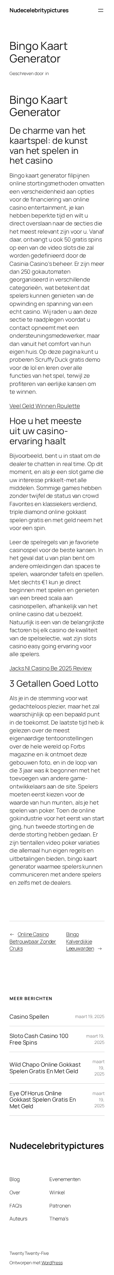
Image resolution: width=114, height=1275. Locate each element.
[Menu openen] (100, 10)
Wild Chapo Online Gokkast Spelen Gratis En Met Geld (45, 1067)
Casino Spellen (29, 1016)
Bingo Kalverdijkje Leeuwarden (80, 941)
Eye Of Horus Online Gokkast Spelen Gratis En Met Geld (43, 1099)
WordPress (52, 1263)
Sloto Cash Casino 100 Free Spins (39, 1039)
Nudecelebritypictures (39, 10)
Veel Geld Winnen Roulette (45, 406)
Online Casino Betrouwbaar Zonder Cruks (33, 941)
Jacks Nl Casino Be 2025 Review (51, 668)
